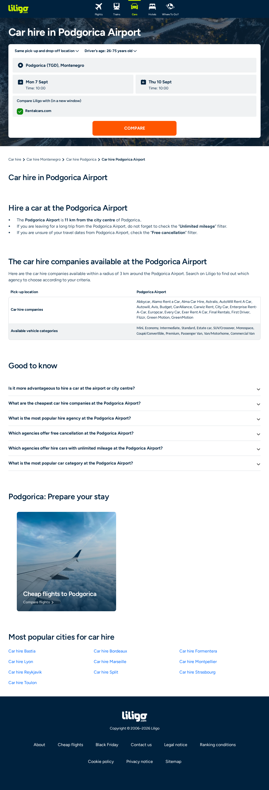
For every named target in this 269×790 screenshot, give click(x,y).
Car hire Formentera (198, 651)
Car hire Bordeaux (110, 651)
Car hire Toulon (22, 682)
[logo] (18, 9)
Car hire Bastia (21, 651)
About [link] (39, 744)
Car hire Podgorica (81, 159)
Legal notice (175, 744)
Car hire (14, 159)
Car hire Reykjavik (25, 672)
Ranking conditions (218, 744)
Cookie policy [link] (101, 761)
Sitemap (173, 761)
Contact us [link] (141, 744)
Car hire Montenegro (44, 159)
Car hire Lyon (20, 661)
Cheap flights (70, 744)
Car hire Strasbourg (197, 672)
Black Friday (107, 744)
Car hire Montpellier (198, 661)
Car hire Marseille (110, 661)
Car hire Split (106, 672)
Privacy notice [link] (139, 761)
